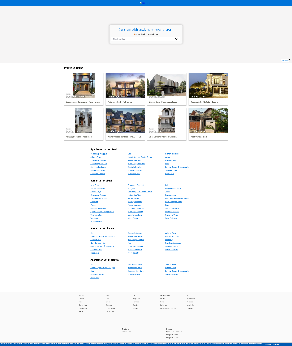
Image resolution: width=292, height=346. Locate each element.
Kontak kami (126, 332)
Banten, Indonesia (172, 154)
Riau (167, 164)
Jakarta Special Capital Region (140, 157)
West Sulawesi (171, 218)
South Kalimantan (135, 167)
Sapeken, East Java (98, 167)
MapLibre (285, 60)
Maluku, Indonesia (135, 202)
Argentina (136, 299)
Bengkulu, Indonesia (173, 188)
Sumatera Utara (134, 174)
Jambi (167, 157)
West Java (169, 174)
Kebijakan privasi (172, 335)
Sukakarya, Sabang (97, 170)
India (80, 302)
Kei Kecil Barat (134, 198)
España (81, 295)
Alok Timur (94, 185)
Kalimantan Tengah (98, 160)
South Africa (110, 308)
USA (188, 295)
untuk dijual (140, 34)
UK (134, 295)
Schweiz (109, 305)
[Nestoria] (146, 3)
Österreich (83, 305)
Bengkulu (131, 188)
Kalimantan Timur (135, 160)
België (81, 311)
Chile (108, 299)
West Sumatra (96, 221)
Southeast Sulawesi (136, 208)
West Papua (133, 218)
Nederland (191, 299)
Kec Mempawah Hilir (98, 164)
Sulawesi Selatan (135, 170)
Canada (190, 302)
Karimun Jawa (170, 160)
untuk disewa (153, 34)
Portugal (136, 302)
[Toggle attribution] (289, 60)
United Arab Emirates (168, 308)
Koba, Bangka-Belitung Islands (177, 198)
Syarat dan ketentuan (174, 332)
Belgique (136, 305)
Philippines (83, 308)
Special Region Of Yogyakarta (177, 167)
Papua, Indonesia (134, 205)
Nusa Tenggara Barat (136, 164)
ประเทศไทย (110, 312)
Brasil (108, 302)
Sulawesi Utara (171, 170)
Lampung (94, 202)
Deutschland (165, 295)
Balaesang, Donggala (98, 154)
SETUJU (276, 344)
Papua (92, 205)
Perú (162, 302)
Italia (108, 295)
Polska (135, 308)
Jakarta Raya (95, 157)
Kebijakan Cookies (172, 338)
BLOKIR (268, 344)
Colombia (163, 305)
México (163, 299)
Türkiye (190, 308)
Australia (190, 305)
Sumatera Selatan (97, 174)
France (81, 299)
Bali (129, 154)
